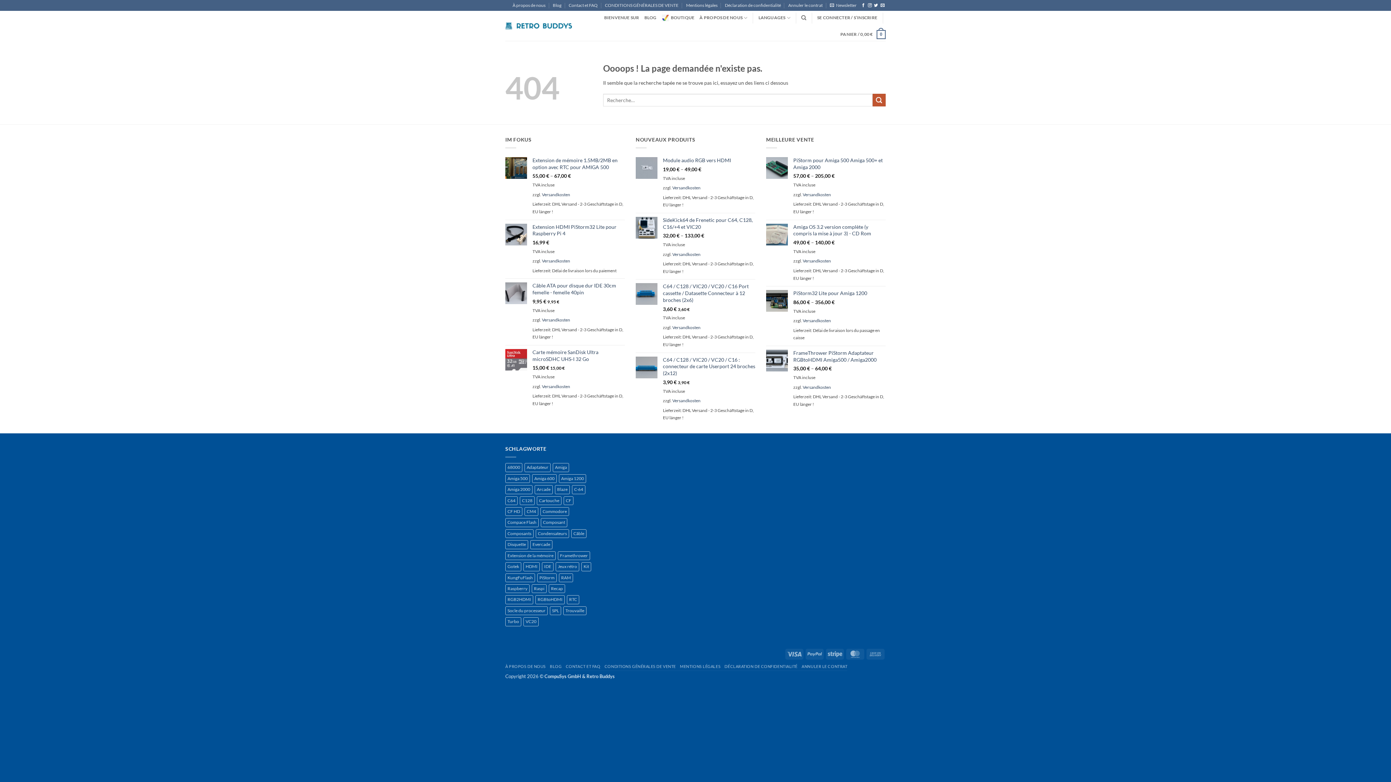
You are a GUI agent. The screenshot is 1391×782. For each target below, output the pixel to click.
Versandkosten (556, 194)
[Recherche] (803, 18)
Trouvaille (574, 610)
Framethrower (574, 555)
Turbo (513, 621)
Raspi (539, 588)
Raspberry (517, 588)
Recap (557, 588)
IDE (547, 566)
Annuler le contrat (805, 5)
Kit (586, 566)
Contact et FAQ (583, 5)
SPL (555, 610)
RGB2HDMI (519, 599)
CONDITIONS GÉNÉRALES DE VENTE (641, 5)
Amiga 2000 (518, 489)
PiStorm (547, 577)
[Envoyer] (879, 100)
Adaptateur (537, 467)
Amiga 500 (517, 478)
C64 (511, 500)
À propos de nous (529, 5)
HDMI (532, 566)
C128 (527, 500)
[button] (843, 5)
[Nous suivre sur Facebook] (863, 5)
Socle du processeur (526, 610)
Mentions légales (702, 5)
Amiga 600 (544, 478)
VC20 (531, 621)
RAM (566, 577)
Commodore (555, 511)
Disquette (516, 544)
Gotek (513, 566)
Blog (557, 5)
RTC (573, 599)
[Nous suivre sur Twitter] (876, 5)
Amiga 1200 (572, 478)
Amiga (561, 467)
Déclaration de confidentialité (753, 5)
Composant (554, 522)
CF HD (513, 511)
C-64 (578, 489)
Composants (519, 533)
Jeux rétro (567, 566)
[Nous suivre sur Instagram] (870, 5)
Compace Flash (521, 522)
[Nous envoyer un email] (883, 5)
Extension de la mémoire (530, 555)
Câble (578, 533)
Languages (772, 17)
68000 (513, 467)
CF (568, 500)
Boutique (683, 17)
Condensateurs (552, 533)
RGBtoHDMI (550, 599)
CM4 (531, 511)
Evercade (541, 544)
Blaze (562, 489)
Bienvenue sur (621, 17)
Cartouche (549, 500)
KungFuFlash (520, 577)
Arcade (544, 489)
